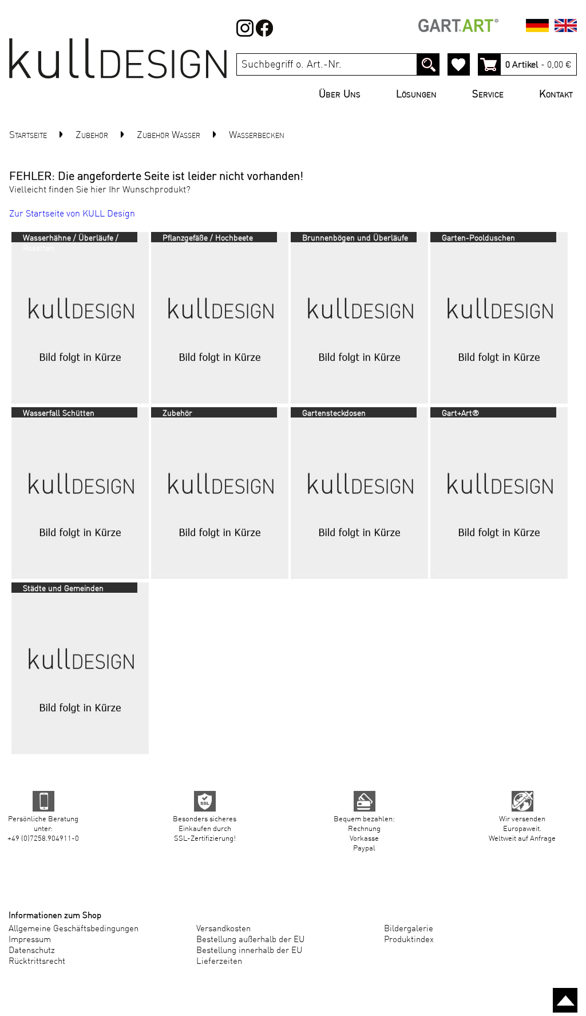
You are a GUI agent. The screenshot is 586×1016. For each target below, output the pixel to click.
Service (490, 94)
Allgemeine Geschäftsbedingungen (73, 929)
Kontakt (556, 94)
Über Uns (342, 94)
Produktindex (409, 940)
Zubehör (92, 135)
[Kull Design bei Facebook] (245, 34)
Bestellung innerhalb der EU (249, 951)
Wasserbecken (256, 135)
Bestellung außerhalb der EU (250, 940)
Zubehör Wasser (168, 135)
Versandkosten (223, 929)
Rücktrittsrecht (37, 962)
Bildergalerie (408, 929)
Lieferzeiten (219, 962)
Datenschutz (32, 951)
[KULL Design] (118, 80)
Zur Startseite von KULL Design (72, 214)
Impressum (30, 940)
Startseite (28, 135)
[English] (566, 27)
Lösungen (419, 94)
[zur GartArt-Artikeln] (458, 27)
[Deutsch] (537, 27)
